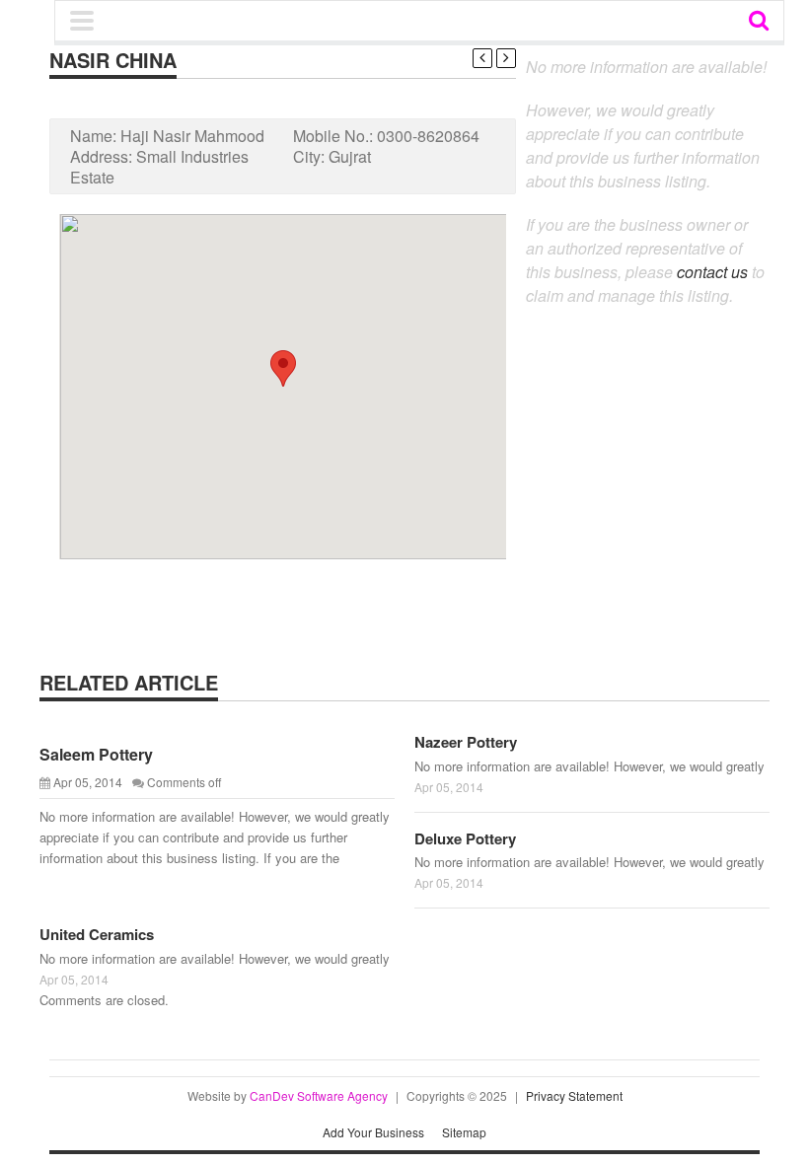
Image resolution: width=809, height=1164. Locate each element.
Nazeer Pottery (465, 742)
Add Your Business (373, 1132)
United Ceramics (96, 934)
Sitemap (464, 1132)
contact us (712, 271)
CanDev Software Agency (319, 1095)
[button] (283, 368)
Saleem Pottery (96, 754)
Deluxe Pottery (465, 838)
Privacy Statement (574, 1095)
